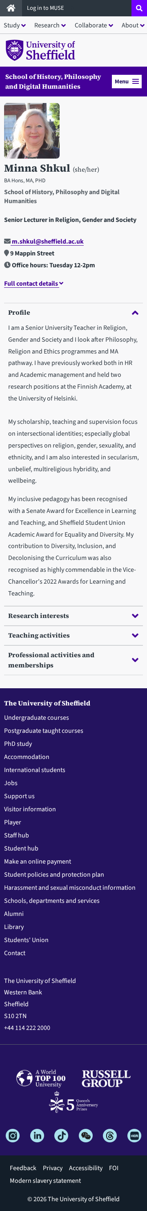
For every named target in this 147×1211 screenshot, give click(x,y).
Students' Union (26, 940)
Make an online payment (37, 861)
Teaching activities (39, 635)
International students (34, 770)
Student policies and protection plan (54, 874)
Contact (14, 953)
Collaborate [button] (91, 25)
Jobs (11, 783)
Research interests (38, 615)
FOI (113, 1168)
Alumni (14, 913)
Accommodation (26, 756)
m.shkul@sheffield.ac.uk (47, 241)
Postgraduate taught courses (43, 730)
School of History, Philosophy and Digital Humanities (53, 81)
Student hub (21, 848)
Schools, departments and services (52, 900)
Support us (19, 796)
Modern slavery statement (45, 1180)
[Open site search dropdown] (139, 8)
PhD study (18, 743)
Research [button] (47, 25)
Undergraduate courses (36, 717)
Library (14, 926)
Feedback (23, 1168)
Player (12, 822)
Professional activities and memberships (51, 660)
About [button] (130, 25)
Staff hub (16, 835)
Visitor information (30, 809)
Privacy (52, 1168)
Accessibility (85, 1168)
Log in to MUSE (46, 8)
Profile (19, 312)
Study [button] (12, 25)
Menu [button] (122, 81)
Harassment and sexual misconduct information (70, 887)
